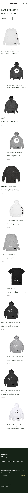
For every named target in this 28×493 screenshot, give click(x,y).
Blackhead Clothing (9, 484)
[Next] (16, 442)
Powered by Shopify (4, 486)
